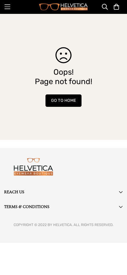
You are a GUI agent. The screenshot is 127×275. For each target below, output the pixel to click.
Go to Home (63, 100)
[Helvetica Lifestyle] (63, 7)
